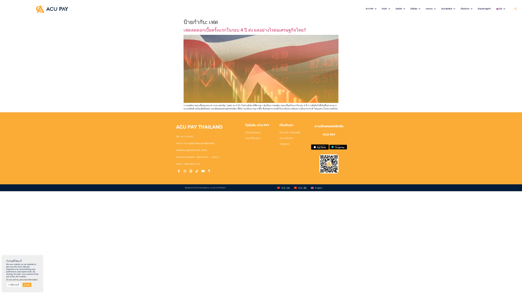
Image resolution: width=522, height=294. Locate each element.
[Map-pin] (209, 171)
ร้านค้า (384, 8)
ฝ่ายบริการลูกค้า (484, 8)
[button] (516, 9)
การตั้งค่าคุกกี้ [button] (13, 285)
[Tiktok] (197, 171)
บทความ (429, 8)
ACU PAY (369, 8)
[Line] (191, 171)
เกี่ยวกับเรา (465, 8)
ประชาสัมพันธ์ (446, 8)
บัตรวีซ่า (399, 8)
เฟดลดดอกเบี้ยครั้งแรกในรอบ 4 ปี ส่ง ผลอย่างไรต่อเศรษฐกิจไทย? (245, 30)
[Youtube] (203, 171)
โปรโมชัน (414, 8)
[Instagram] (185, 171)
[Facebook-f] (178, 171)
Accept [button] (27, 285)
